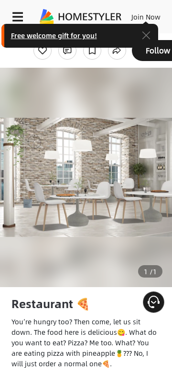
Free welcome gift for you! (54, 35)
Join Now (146, 16)
